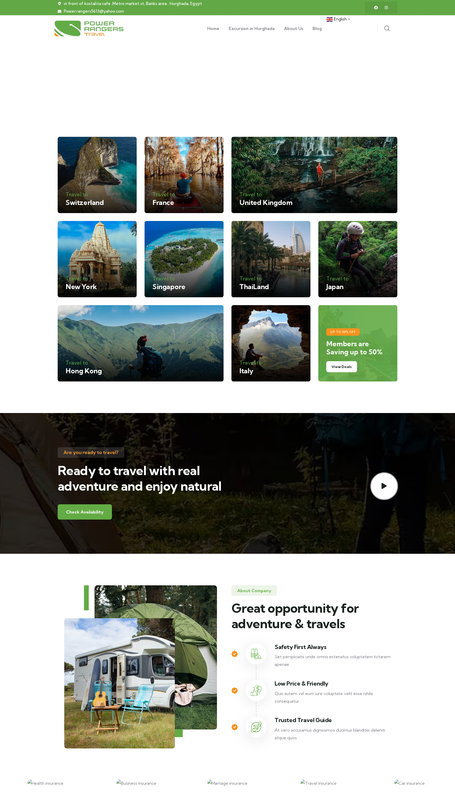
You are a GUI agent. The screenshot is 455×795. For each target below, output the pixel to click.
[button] (448, 787)
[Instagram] (386, 7)
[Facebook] (376, 7)
